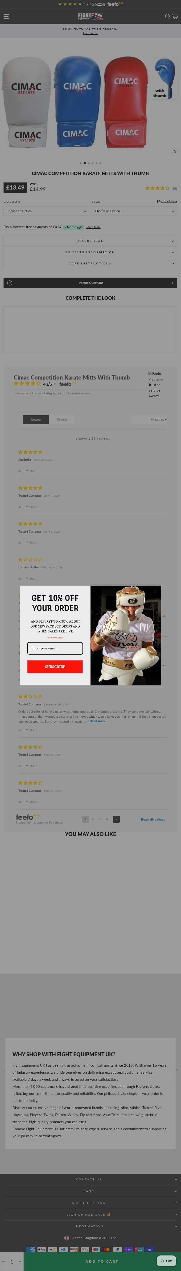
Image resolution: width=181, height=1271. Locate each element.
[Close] (155, 591)
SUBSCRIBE (55, 666)
